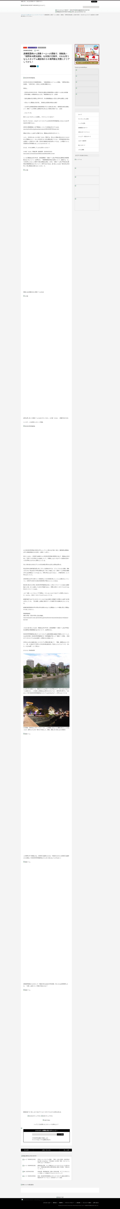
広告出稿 (78, 1202)
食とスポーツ (81, 145)
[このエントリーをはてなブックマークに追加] (38, 66)
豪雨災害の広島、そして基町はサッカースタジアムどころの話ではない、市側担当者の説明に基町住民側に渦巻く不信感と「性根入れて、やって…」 (53, 1167)
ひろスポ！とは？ (47, 1202)
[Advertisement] (60, 30)
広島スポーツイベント (84, 132)
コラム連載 (81, 149)
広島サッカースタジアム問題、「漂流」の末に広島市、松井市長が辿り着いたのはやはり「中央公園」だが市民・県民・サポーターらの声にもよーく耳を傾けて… (53, 1161)
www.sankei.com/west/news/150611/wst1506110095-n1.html (39, 153)
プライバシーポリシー (69, 1202)
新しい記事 (66, 1150)
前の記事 (26, 1150)
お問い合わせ (96, 1202)
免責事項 (61, 1202)
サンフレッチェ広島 (32, 47)
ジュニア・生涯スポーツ (84, 136)
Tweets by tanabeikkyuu (81, 67)
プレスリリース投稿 (87, 1202)
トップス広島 (81, 123)
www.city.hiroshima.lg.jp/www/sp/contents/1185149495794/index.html (41, 129)
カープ (25, 47)
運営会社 (55, 1202)
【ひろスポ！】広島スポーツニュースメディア (30, 14)
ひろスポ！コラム (42, 47)
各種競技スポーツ (82, 127)
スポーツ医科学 (82, 140)
